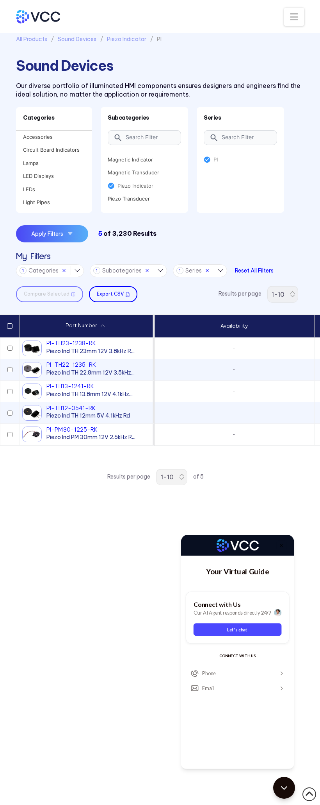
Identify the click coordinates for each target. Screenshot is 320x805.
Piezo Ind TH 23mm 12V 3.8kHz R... (90, 351)
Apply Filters (47, 233)
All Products (31, 39)
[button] (294, 17)
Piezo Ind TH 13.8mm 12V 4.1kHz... (89, 394)
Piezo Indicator (126, 39)
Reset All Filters (254, 270)
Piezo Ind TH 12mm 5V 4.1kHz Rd (88, 415)
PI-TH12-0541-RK (71, 408)
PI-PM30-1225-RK (72, 429)
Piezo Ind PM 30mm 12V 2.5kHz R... (90, 437)
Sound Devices (77, 39)
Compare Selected (46, 294)
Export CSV (110, 294)
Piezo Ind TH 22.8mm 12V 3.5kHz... (90, 372)
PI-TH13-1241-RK (70, 386)
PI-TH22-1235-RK (71, 364)
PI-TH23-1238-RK (71, 343)
